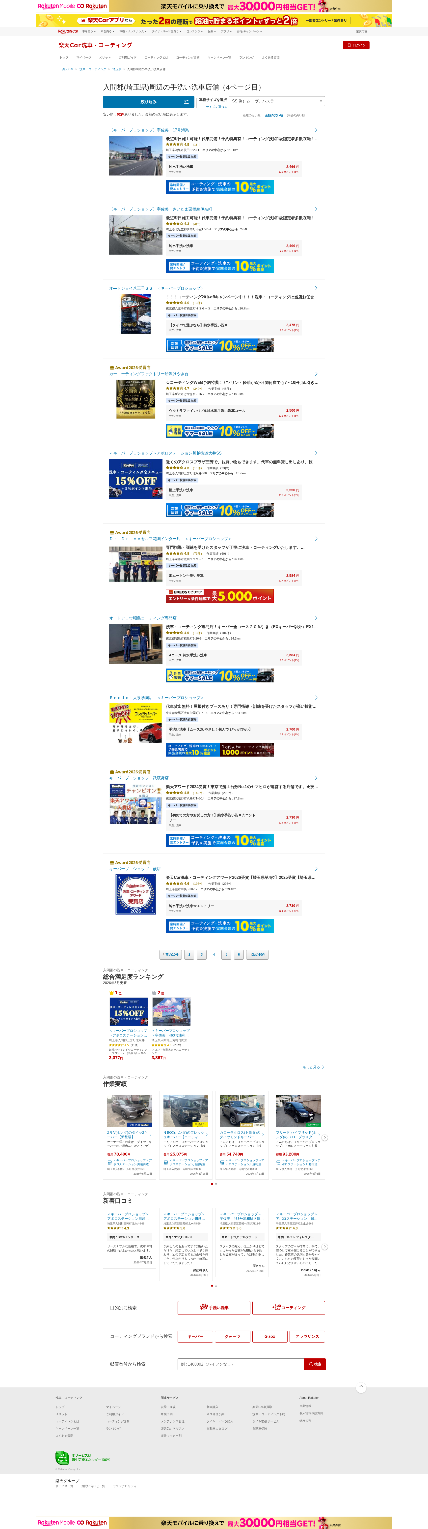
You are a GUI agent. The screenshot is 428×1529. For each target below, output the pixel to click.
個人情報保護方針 (311, 1413)
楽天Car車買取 (262, 1407)
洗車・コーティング (93, 69)
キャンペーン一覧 (219, 58)
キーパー (195, 1336)
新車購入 (212, 1407)
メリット (105, 58)
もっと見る (311, 1067)
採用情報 (305, 1420)
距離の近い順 (252, 115)
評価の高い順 (296, 115)
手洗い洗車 (219, 1308)
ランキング (246, 58)
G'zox (270, 1336)
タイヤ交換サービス (265, 1421)
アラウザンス (307, 1336)
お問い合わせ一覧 (93, 1486)
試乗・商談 (168, 1407)
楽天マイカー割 (171, 1435)
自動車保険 (259, 1428)
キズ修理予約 (215, 1414)
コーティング (293, 1308)
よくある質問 (271, 58)
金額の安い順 (274, 115)
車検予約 (167, 1414)
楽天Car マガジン (172, 1428)
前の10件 (172, 954)
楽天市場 (361, 31)
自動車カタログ (217, 1428)
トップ (63, 58)
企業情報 (305, 1406)
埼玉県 (116, 69)
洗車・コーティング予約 (268, 1414)
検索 (317, 1364)
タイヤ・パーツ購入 (220, 1421)
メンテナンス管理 (173, 1421)
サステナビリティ (125, 1486)
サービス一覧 (64, 1486)
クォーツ (233, 1336)
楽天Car (67, 69)
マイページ (83, 58)
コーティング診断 (188, 58)
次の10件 (258, 954)
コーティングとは (156, 58)
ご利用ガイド (128, 58)
